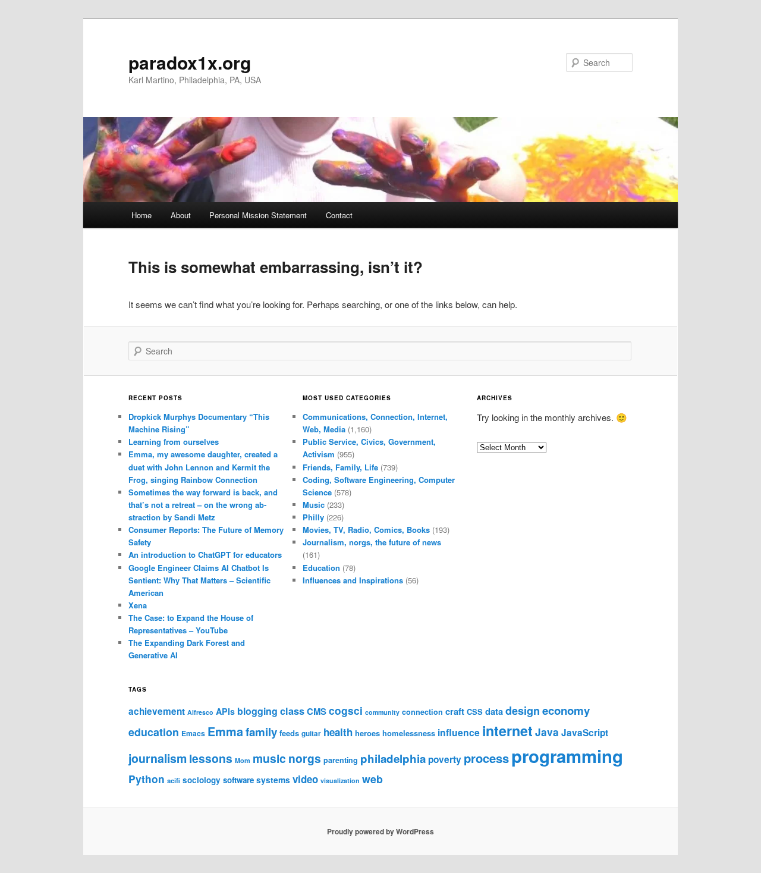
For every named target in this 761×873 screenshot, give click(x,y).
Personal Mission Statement (258, 215)
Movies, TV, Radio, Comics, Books (366, 529)
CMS (316, 711)
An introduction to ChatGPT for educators (205, 554)
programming (567, 755)
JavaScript (584, 732)
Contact (339, 215)
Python (146, 778)
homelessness (408, 733)
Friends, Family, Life (340, 467)
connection (422, 711)
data (494, 711)
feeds (289, 733)
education (153, 731)
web (372, 778)
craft (454, 711)
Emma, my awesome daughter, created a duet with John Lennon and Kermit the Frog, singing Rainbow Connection (203, 466)
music (269, 758)
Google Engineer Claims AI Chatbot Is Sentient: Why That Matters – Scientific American (199, 580)
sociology (202, 780)
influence (459, 732)
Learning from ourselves (173, 441)
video (305, 779)
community (382, 712)
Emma (225, 731)
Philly (313, 517)
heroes (367, 733)
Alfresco (200, 712)
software (238, 780)
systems (273, 780)
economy (566, 710)
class (292, 711)
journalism (157, 758)
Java (547, 732)
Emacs (193, 733)
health (338, 732)
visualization (340, 780)
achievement (156, 711)
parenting (340, 760)
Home (141, 215)
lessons (210, 758)
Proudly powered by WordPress (380, 831)
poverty (444, 759)
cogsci (346, 710)
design (522, 710)
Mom (242, 760)
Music (314, 504)
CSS (475, 711)
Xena (137, 605)
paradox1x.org (189, 62)
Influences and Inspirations (353, 580)
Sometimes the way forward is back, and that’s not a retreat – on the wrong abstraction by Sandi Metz (203, 504)
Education (321, 567)
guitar (311, 733)
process (486, 758)
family (261, 732)
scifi (173, 780)
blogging (257, 711)
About (181, 215)
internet (507, 730)
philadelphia (393, 758)
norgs (304, 758)
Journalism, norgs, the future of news (372, 542)
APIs (225, 711)
